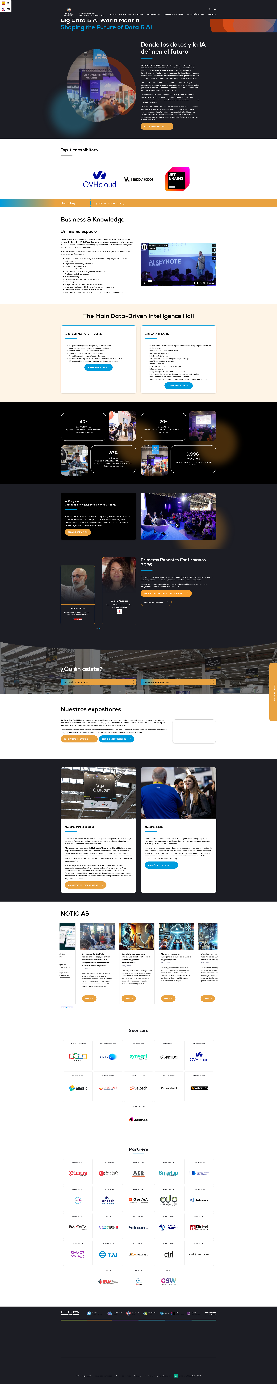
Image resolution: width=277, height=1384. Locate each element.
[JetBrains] (194, 731)
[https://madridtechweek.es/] (210, 1313)
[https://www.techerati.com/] (69, 1369)
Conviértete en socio (159, 865)
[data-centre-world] (145, 1314)
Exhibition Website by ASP (190, 1376)
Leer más (71, 998)
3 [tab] (66, 1007)
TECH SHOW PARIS (199, 1355)
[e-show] (162, 1313)
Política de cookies (123, 1376)
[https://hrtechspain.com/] (173, 1314)
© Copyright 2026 (83, 1376)
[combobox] (5, 3)
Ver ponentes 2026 (153, 602)
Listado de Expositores (114, 739)
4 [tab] (68, 1007)
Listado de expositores (131, 14)
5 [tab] (70, 1007)
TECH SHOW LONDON (201, 1342)
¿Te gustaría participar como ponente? (163, 594)
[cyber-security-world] (109, 1313)
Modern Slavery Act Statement (158, 1376)
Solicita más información (76, 739)
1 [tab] (62, 1007)
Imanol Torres (78, 608)
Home (113, 14)
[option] (5, 9)
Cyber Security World (117, 1313)
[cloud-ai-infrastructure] (89, 1313)
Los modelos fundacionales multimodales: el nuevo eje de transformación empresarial (77, 957)
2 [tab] (64, 1007)
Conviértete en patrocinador (83, 885)
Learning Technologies (196, 1313)
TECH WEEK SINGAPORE (202, 1346)
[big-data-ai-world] (128, 1313)
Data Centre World (152, 1313)
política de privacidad (103, 1376)
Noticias (212, 14)
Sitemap (138, 1376)
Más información (78, 532)
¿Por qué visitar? (195, 14)
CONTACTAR (130, 1342)
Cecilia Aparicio (119, 600)
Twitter (214, 9)
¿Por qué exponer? (173, 14)
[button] (97, 628)
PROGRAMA (152, 14)
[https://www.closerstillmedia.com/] (208, 1370)
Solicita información (154, 127)
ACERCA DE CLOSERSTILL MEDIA (139, 1346)
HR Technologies (180, 1313)
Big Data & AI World (135, 1313)
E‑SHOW (167, 1313)
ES (8, 3)
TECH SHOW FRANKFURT (202, 1350)
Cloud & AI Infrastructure (97, 1313)
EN (8, 9)
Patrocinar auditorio (98, 367)
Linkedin (210, 9)
